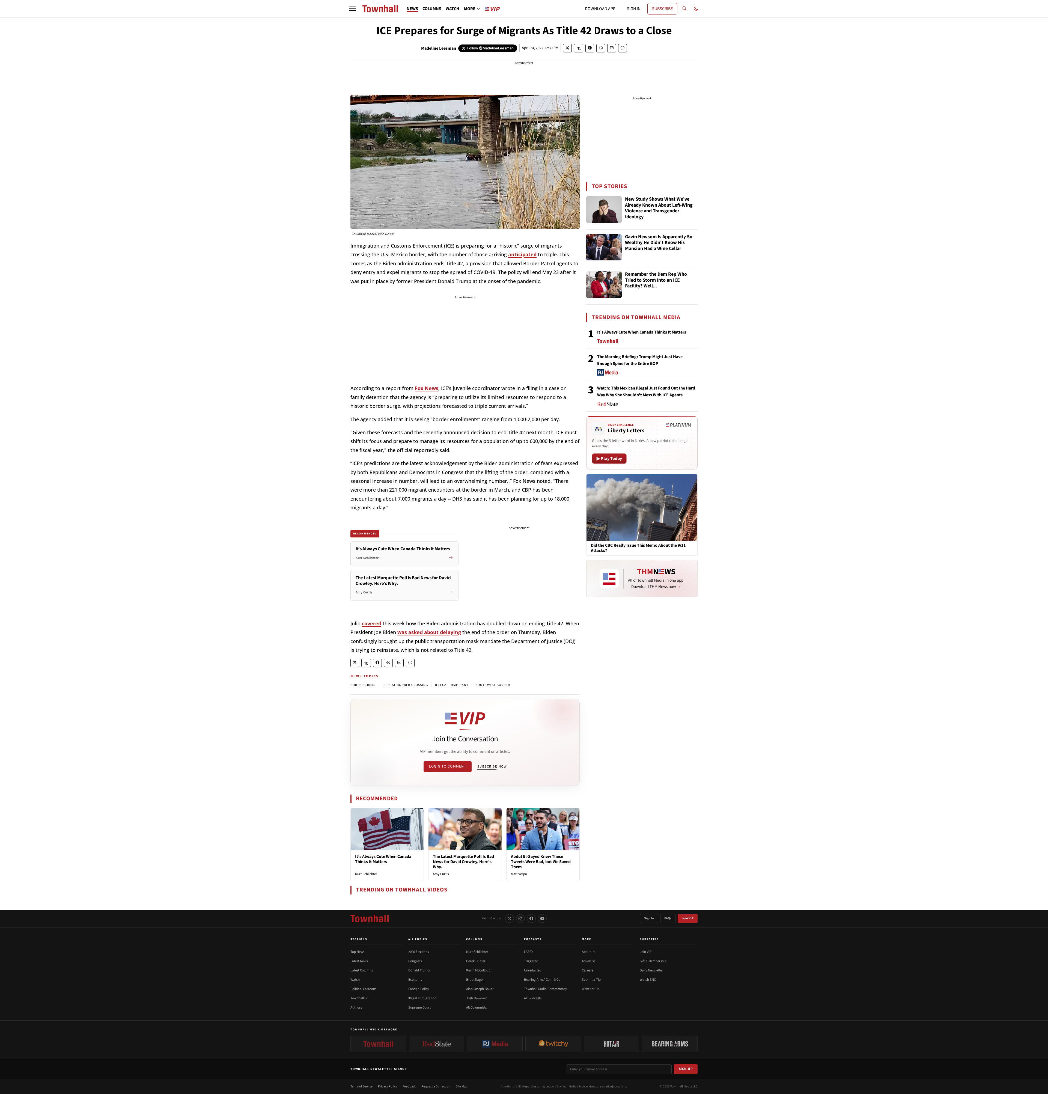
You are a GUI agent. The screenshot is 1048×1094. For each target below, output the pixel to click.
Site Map (462, 1086)
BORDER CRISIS (363, 685)
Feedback (409, 1086)
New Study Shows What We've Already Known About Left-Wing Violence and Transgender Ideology (659, 208)
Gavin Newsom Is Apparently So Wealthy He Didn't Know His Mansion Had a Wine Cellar (658, 243)
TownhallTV (359, 998)
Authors (356, 1007)
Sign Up (686, 1068)
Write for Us (590, 988)
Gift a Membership (653, 961)
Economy (415, 979)
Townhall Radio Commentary (545, 988)
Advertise (588, 961)
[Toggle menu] (352, 8)
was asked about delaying (429, 632)
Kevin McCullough (479, 970)
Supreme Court (419, 1007)
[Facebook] (531, 918)
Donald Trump (419, 970)
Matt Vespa (519, 874)
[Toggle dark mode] (696, 8)
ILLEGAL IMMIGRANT (451, 685)
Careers (587, 970)
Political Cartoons (363, 988)
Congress (415, 961)
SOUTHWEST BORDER (493, 685)
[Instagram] (520, 918)
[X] (509, 918)
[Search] (684, 8)
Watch (355, 979)
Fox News (426, 388)
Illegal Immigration (422, 998)
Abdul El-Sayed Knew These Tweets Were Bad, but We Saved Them (541, 862)
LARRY (528, 951)
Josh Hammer (476, 998)
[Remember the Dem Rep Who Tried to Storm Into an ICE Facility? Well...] (604, 284)
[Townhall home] (369, 918)
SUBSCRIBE (662, 9)
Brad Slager (475, 979)
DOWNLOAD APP (600, 9)
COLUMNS (431, 9)
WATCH (452, 9)
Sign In (649, 918)
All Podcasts (532, 998)
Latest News (359, 961)
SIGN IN (634, 9)
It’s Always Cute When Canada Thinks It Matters (383, 859)
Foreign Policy (418, 988)
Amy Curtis (441, 874)
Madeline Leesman (438, 48)
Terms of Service (361, 1086)
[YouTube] (542, 918)
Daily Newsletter (651, 970)
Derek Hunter (476, 961)
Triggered (531, 961)
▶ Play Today (609, 459)
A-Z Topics (417, 939)
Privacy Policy (387, 1086)
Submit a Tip (591, 979)
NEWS (412, 9)
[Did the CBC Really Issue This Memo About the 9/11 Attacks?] (641, 507)
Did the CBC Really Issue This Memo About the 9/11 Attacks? (638, 548)
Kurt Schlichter (366, 874)
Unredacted (532, 970)
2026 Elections (418, 951)
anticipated (522, 254)
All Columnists (476, 1007)
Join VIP (687, 918)
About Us (588, 951)
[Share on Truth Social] (578, 48)
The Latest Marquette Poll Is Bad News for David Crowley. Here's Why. (463, 862)
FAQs (667, 918)
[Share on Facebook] (589, 48)
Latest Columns (361, 970)
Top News (357, 951)
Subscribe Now (492, 766)
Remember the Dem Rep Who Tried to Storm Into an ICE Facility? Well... (656, 280)
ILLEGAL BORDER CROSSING (405, 685)
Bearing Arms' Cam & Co (542, 979)
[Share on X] (567, 48)
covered (371, 623)
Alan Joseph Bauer (480, 988)
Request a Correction (435, 1086)
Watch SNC (648, 979)
